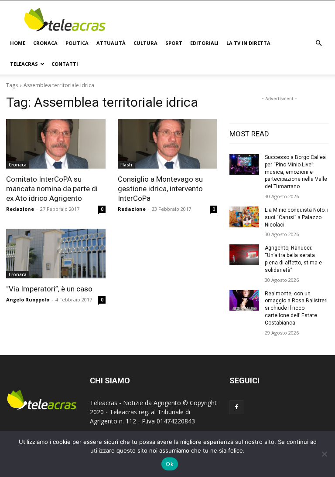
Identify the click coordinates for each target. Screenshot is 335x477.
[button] (318, 43)
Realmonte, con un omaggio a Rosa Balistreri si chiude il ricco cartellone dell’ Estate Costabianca (296, 308)
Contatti (64, 64)
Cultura (145, 43)
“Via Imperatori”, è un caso (49, 288)
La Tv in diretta (248, 43)
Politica (77, 43)
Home (17, 43)
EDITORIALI (204, 43)
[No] (324, 454)
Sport (173, 43)
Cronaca (45, 43)
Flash (126, 165)
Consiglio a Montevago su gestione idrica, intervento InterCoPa (160, 189)
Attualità (111, 43)
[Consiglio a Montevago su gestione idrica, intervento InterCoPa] (167, 144)
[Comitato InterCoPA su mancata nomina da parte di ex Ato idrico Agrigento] (56, 144)
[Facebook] (236, 407)
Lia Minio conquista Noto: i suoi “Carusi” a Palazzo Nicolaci (296, 217)
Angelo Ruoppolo (27, 299)
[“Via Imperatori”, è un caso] (56, 253)
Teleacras (24, 64)
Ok (170, 463)
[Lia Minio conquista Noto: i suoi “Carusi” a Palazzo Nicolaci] (244, 216)
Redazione (20, 209)
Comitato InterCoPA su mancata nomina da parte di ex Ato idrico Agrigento (52, 189)
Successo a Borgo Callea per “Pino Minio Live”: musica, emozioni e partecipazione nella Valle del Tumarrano (296, 171)
